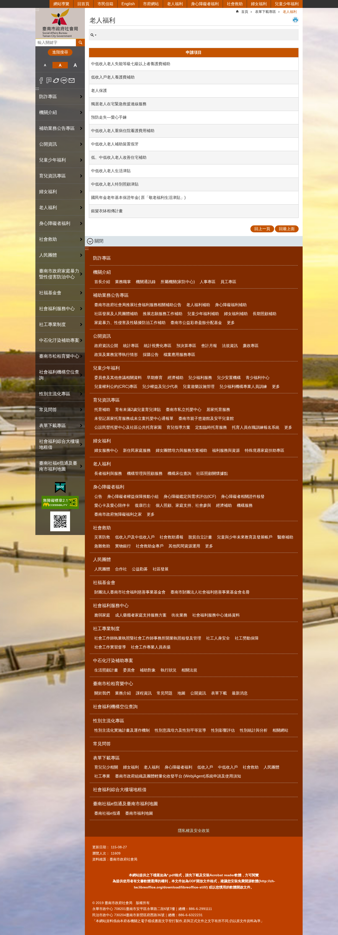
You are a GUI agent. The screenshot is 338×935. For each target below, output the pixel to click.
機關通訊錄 (146, 282)
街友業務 (179, 615)
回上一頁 (262, 229)
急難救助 (102, 546)
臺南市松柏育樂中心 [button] (59, 356)
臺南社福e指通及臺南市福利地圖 (125, 803)
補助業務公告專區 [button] (57, 128)
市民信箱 (105, 4)
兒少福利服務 (200, 377)
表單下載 (219, 693)
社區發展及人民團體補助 (116, 314)
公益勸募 (140, 569)
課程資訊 (144, 693)
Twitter (56, 80)
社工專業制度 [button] (52, 324)
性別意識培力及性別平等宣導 (180, 730)
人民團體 (102, 559)
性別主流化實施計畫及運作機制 (122, 730)
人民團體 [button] (48, 255)
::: (37, 9)
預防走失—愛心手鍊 (109, 117)
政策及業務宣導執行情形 (116, 354)
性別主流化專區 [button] (54, 393)
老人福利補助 (198, 305)
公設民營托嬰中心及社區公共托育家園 (128, 427)
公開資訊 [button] (48, 144)
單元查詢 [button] (93, 35)
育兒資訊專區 (106, 400)
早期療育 (155, 377)
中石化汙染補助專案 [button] (59, 340)
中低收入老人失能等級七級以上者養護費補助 (130, 64)
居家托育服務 (218, 409)
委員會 (129, 670)
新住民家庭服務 (137, 450)
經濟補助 (175, 377)
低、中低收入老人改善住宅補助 (118, 157)
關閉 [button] (99, 241)
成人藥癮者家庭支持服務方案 (141, 615)
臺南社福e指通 (107, 813)
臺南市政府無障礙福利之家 (118, 514)
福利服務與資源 (226, 450)
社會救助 (235, 4)
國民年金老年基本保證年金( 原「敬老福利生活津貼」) (138, 197)
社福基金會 (104, 582)
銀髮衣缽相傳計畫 (107, 211)
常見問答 (48, 409)
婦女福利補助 (236, 314)
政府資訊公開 (106, 346)
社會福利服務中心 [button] (57, 308)
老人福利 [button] (48, 207)
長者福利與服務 (108, 473)
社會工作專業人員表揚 (150, 647)
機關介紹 (102, 272)
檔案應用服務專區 (179, 354)
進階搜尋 (60, 52)
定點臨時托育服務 (211, 427)
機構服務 (245, 505)
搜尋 (39, 41)
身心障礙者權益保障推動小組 (133, 496)
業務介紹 (123, 693)
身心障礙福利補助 (231, 305)
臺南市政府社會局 (60, 23)
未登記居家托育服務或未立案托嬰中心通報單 (133, 418)
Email (71, 80)
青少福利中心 (257, 377)
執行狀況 (168, 670)
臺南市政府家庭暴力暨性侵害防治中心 (59, 273)
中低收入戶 (228, 767)
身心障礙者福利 (205, 4)
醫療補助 (285, 537)
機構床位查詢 (179, 473)
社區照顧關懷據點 (212, 473)
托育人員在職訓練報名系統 (255, 427)
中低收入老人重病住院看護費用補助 (122, 131)
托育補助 (102, 409)
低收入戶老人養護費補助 (113, 77)
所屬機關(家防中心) (178, 282)
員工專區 (228, 282)
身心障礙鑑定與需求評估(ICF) (190, 496)
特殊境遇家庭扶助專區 (264, 450)
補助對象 (148, 670)
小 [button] (44, 65)
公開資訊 (102, 336)
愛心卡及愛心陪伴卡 (112, 505)
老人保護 (99, 90)
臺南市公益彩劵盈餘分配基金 (196, 323)
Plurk (49, 80)
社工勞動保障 (247, 638)
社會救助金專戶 (150, 546)
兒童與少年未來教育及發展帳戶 (244, 537)
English (128, 4)
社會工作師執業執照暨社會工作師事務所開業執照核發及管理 (147, 638)
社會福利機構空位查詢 (59, 375)
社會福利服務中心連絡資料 (216, 615)
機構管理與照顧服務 (145, 473)
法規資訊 (230, 346)
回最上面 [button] (287, 229)
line (64, 80)
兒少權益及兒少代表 (160, 386)
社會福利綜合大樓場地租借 (59, 444)
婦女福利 (259, 4)
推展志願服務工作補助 (162, 314)
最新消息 (240, 693)
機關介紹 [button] (48, 112)
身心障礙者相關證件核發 (243, 496)
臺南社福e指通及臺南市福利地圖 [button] (58, 466)
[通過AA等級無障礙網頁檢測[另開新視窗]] (60, 502)
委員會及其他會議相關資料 (118, 377)
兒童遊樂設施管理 (199, 386)
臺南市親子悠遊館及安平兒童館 (206, 418)
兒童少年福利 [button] (52, 160)
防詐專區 (48, 96)
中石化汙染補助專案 (113, 660)
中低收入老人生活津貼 (111, 171)
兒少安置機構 (229, 377)
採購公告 (151, 354)
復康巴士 (143, 505)
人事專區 (208, 282)
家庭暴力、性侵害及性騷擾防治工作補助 (130, 323)
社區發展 (161, 569)
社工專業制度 (106, 628)
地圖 (181, 693)
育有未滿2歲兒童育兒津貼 (138, 409)
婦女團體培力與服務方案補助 (181, 450)
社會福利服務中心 (111, 605)
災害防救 (102, 537)
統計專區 (131, 346)
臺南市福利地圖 (139, 813)
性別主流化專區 (108, 720)
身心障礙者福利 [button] (54, 223)
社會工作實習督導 (110, 647)
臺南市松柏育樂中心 (113, 683)
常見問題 (164, 693)
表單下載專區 (265, 12)
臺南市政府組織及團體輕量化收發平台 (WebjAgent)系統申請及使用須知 (178, 776)
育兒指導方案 (178, 427)
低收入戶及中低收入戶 (135, 537)
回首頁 (83, 4)
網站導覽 (61, 4)
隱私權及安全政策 (194, 830)
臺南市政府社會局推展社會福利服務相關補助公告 (137, 305)
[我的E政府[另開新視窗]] (60, 487)
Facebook (41, 80)
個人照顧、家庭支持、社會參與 (183, 505)
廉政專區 (251, 346)
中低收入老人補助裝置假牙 (115, 144)
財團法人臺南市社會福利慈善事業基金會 (130, 592)
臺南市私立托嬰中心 (183, 409)
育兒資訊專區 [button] (52, 175)
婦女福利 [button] (48, 191)
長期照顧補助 (264, 314)
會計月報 (209, 346)
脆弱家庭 (102, 615)
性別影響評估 (223, 730)
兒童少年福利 (287, 4)
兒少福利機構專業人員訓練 (243, 386)
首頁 (244, 12)
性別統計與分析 (253, 730)
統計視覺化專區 (157, 346)
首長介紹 (102, 282)
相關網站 (280, 730)
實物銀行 (123, 546)
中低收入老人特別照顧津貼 (115, 184)
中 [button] (60, 65)
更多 (231, 323)
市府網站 (151, 4)
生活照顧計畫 (106, 670)
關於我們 (102, 693)
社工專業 (102, 776)
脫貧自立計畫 (200, 537)
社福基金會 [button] (50, 292)
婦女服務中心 (106, 450)
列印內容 (295, 20)
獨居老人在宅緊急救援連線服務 (118, 104)
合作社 (121, 569)
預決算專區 (186, 346)
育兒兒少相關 (106, 767)
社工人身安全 (218, 638)
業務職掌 (123, 282)
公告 (98, 496)
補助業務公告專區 (111, 295)
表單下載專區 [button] (52, 425)
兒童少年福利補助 (203, 314)
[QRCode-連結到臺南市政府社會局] (60, 521)
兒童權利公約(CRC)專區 (115, 386)
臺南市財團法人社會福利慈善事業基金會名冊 (210, 592)
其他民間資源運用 (184, 546)
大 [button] (75, 65)
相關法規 (189, 670)
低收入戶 (205, 767)
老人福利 (175, 4)
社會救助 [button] (48, 239)
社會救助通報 (171, 537)
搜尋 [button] (80, 42)
